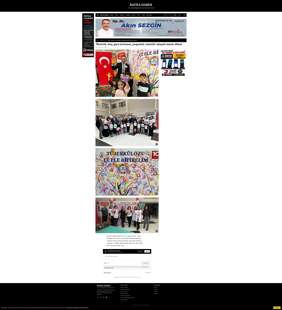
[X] (101, 297)
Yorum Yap (145, 263)
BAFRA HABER (141, 5)
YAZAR (143, 15)
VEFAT (138, 15)
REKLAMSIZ (149, 15)
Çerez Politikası (123, 291)
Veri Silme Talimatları (125, 295)
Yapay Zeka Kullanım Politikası (127, 297)
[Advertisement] (194, 35)
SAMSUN (122, 15)
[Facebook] (98, 297)
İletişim (155, 289)
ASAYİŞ (116, 15)
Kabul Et (277, 307)
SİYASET (133, 15)
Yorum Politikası (124, 299)
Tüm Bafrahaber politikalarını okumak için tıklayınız (76, 307)
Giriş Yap (140, 251)
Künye (155, 291)
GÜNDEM (128, 15)
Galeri (97, 40)
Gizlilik (155, 287)
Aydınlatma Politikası (125, 289)
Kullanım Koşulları (124, 293)
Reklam (156, 293)
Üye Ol (147, 251)
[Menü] (97, 15)
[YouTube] (106, 297)
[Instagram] (104, 297)
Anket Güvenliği (124, 287)
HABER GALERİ (103, 40)
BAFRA (111, 15)
